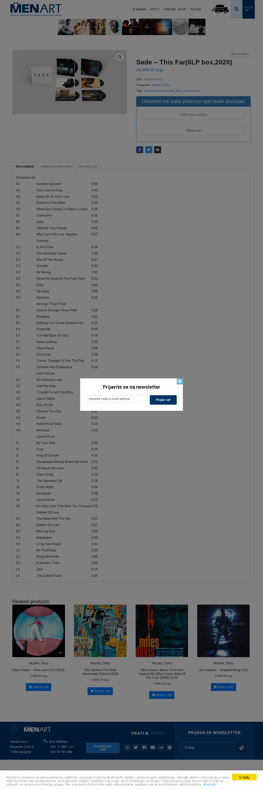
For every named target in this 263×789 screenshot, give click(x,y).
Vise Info (209, 784)
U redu (244, 777)
